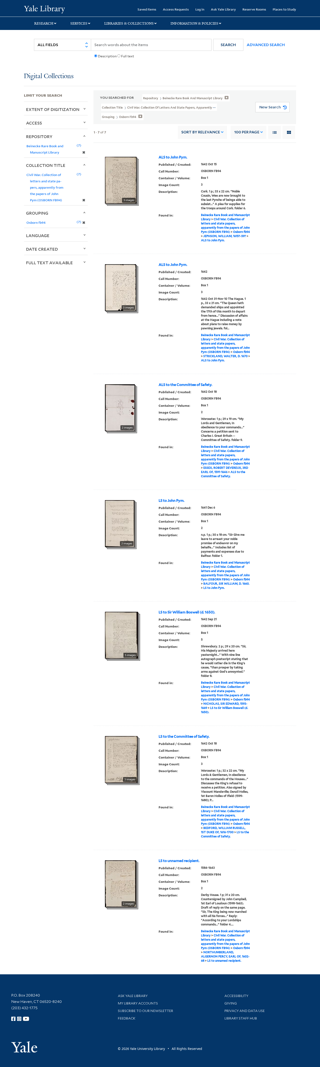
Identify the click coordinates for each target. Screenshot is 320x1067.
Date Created (42, 249)
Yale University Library (44, 9)
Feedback (126, 1018)
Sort (200, 132)
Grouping (37, 213)
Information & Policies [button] (194, 23)
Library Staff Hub (240, 1018)
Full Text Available (49, 262)
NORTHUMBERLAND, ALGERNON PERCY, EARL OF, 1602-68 (225, 956)
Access (34, 123)
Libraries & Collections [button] (129, 23)
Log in (199, 9)
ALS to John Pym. (173, 157)
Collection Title (45, 165)
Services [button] (78, 23)
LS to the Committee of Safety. (184, 736)
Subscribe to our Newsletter (145, 1011)
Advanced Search (266, 45)
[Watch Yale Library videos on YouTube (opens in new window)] (26, 1019)
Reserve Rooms (254, 9)
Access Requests (176, 9)
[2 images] (120, 407)
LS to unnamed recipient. (179, 861)
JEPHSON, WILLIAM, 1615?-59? (224, 236)
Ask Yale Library (223, 9)
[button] (228, 45)
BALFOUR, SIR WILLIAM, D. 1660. (226, 583)
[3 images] (121, 179)
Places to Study (284, 9)
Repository (39, 136)
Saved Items (147, 9)
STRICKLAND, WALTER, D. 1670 (225, 356)
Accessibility (236, 996)
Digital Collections (49, 76)
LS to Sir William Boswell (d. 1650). (187, 612)
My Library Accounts (138, 1003)
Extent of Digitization (52, 109)
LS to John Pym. (171, 501)
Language (37, 235)
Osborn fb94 (241, 232)
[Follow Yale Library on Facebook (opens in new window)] (13, 1019)
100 (246, 132)
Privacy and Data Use (244, 1011)
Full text (127, 56)
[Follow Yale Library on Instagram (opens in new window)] (19, 1019)
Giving (230, 1003)
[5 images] (121, 634)
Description (107, 56)
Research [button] (43, 23)
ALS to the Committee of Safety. (185, 385)
